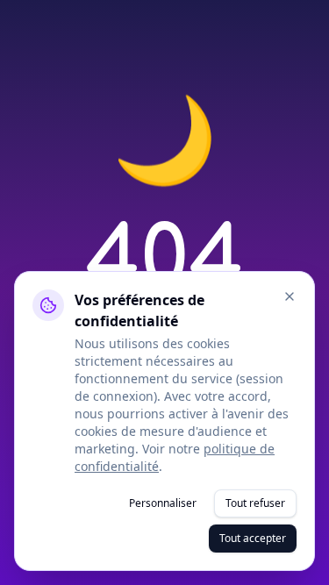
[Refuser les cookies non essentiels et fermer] (289, 296)
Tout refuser (255, 503)
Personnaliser (163, 503)
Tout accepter (252, 538)
